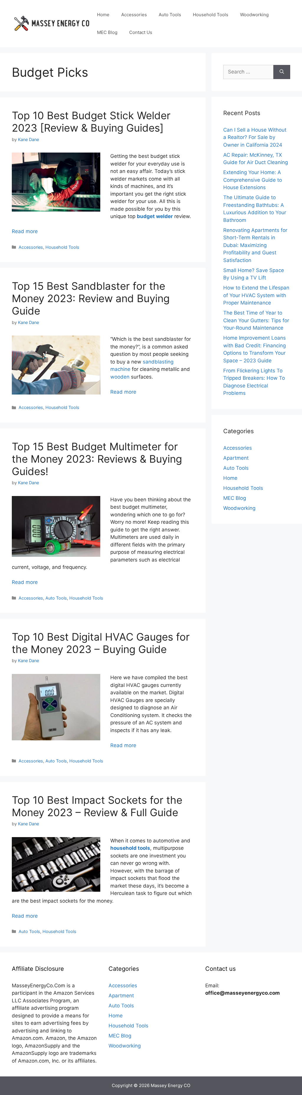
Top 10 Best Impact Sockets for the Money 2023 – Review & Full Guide (97, 806)
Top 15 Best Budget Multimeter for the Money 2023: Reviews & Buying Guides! (97, 458)
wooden (119, 377)
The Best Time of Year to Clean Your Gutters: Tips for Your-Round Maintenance (256, 320)
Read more (25, 231)
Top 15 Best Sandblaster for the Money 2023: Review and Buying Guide (91, 298)
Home (103, 14)
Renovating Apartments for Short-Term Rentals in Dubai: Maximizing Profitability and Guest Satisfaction (255, 245)
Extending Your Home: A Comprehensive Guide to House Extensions (252, 179)
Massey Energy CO (170, 1085)
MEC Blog (107, 32)
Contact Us (140, 32)
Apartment (236, 458)
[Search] (281, 72)
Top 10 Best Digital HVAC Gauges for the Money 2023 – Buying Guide (101, 643)
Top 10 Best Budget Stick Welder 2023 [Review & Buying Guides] (91, 121)
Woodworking (254, 14)
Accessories (134, 14)
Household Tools (210, 14)
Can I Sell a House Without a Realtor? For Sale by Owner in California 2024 (254, 137)
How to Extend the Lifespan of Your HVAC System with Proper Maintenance (256, 295)
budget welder (155, 216)
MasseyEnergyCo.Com (38, 985)
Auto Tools (170, 14)
